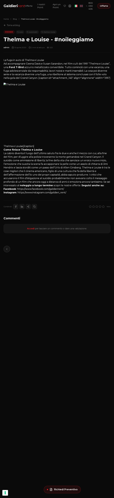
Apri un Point (57, 6)
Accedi (31, 228)
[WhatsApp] (28, 206)
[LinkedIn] (21, 206)
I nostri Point (41, 6)
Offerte (29, 6)
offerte (76, 185)
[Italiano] (76, 6)
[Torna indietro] (7, 249)
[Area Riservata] (69, 5)
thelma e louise (49, 32)
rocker (9, 32)
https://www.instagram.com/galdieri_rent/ (42, 192)
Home (6, 19)
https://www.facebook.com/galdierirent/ (40, 189)
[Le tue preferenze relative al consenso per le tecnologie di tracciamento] (5, 493)
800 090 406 (90, 6)
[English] (81, 6)
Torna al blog (13, 25)
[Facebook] (15, 206)
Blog (15, 19)
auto (21, 32)
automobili (33, 32)
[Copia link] (34, 206)
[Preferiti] (65, 6)
